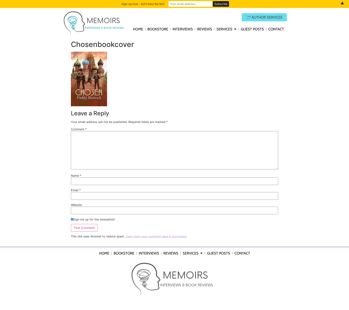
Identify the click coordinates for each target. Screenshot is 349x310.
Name (76, 175)
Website (76, 204)
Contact (276, 29)
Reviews (204, 29)
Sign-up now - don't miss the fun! (142, 4)
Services (224, 29)
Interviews (183, 29)
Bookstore (157, 29)
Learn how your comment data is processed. (156, 236)
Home (138, 29)
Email (76, 190)
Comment (79, 129)
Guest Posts (252, 29)
